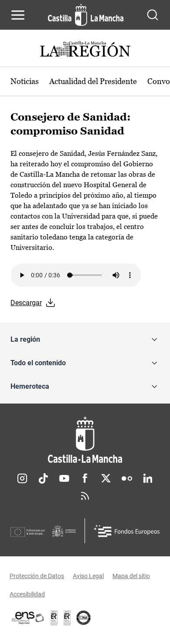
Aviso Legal (88, 575)
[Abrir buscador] (152, 14)
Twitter (105, 478)
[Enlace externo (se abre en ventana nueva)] (67, 618)
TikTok (43, 478)
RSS (85, 496)
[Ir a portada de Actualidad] (85, 50)
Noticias (24, 81)
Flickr (126, 478)
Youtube (64, 478)
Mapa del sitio (131, 575)
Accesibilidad (27, 594)
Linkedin (147, 478)
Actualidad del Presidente (93, 81)
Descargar (26, 303)
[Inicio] (85, 440)
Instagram (22, 478)
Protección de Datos (37, 575)
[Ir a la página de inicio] (85, 14)
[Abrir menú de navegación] (18, 15)
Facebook (85, 478)
